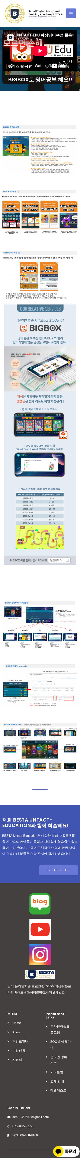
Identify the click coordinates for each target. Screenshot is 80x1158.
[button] (58, 870)
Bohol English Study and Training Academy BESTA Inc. (47, 13)
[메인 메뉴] (71, 13)
